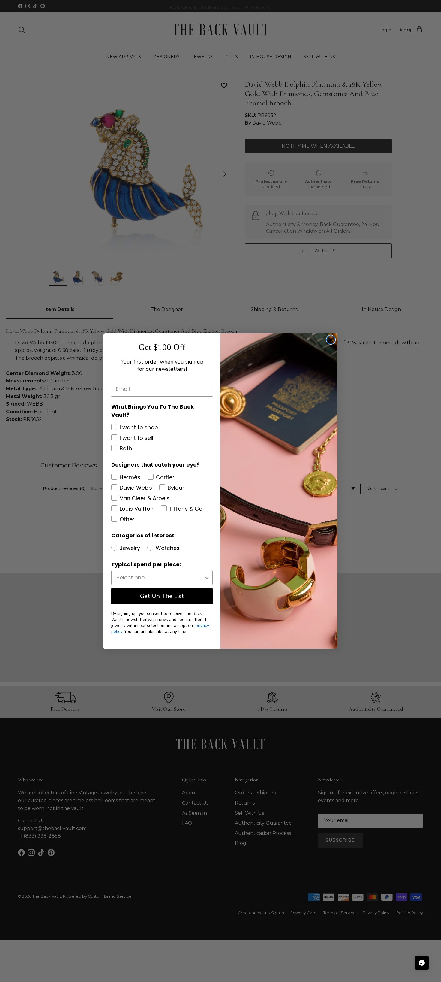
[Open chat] (422, 963)
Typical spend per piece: (146, 564)
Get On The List (162, 596)
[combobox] (160, 577)
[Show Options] (207, 577)
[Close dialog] (331, 340)
